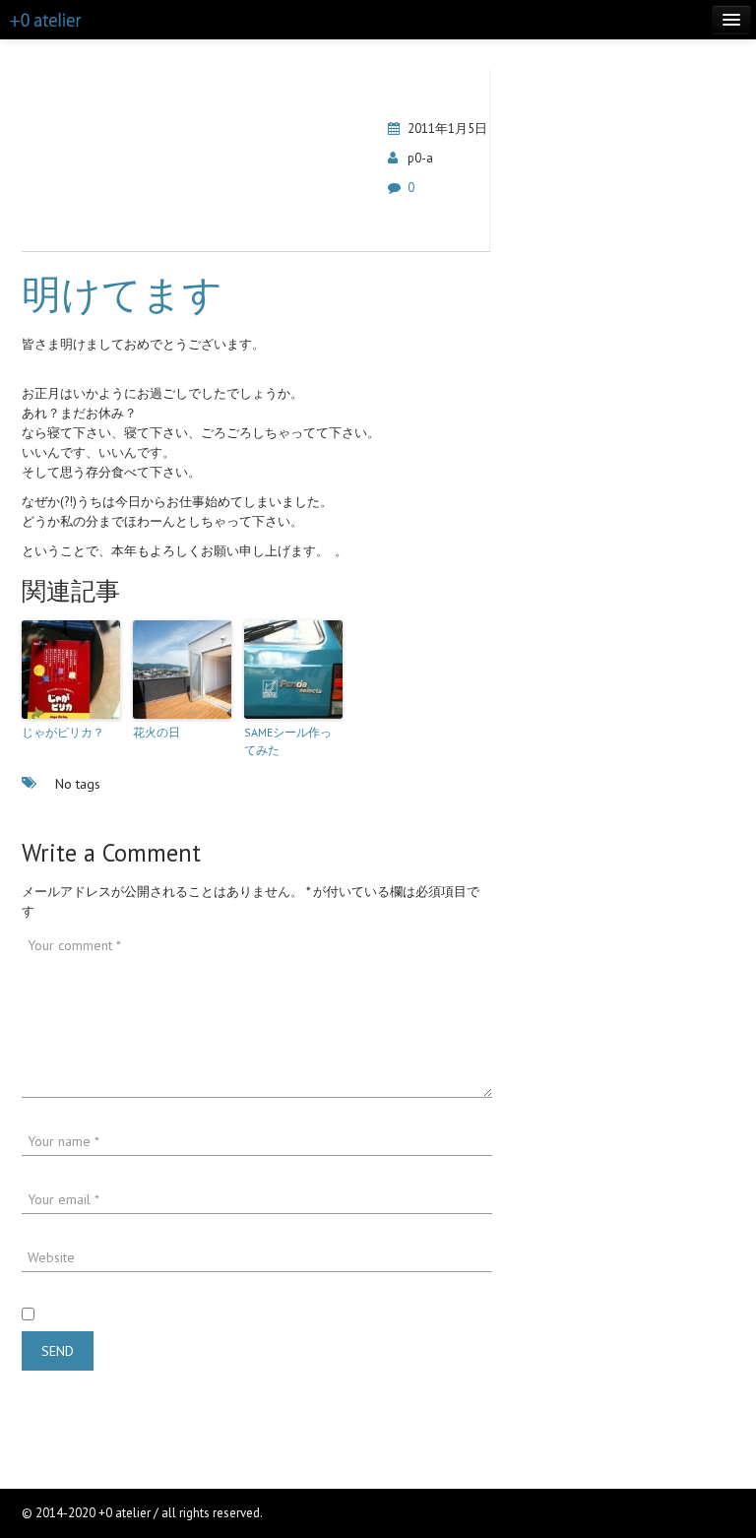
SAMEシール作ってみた (288, 741)
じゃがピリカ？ (63, 732)
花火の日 (156, 732)
